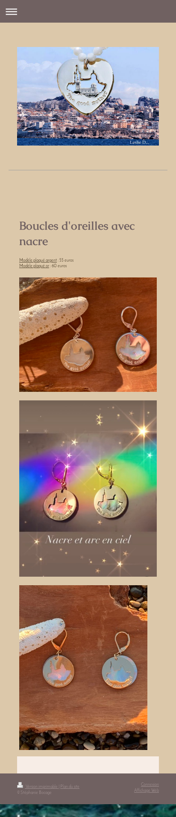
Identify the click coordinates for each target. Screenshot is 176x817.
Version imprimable (42, 787)
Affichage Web (146, 791)
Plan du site (69, 787)
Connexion (150, 785)
